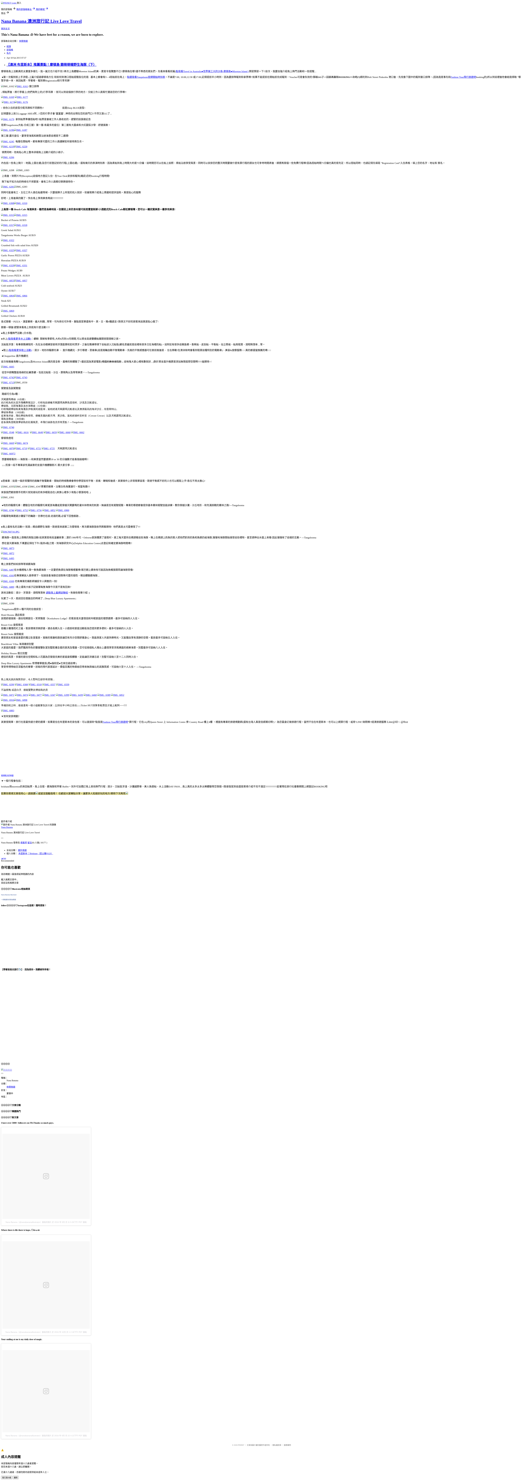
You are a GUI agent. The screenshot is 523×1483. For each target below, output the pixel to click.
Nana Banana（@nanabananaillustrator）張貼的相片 (28, 1222)
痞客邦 (23, 842)
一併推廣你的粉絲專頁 (8, 899)
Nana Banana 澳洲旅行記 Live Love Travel (41, 21)
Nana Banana (7, 827)
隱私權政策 (276, 1445)
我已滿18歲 (6, 1478)
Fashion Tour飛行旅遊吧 (463, 77)
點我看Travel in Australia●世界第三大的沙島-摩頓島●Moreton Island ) (212, 71)
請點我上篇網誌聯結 (57, 592)
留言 (30, 842)
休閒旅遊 (23, 41)
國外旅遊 (22, 850)
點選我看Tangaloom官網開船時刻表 (146, 77)
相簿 (9, 46)
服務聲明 (287, 1445)
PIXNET (241, 1445)
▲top (3, 858)
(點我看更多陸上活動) (20, 350)
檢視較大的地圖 (7, 775)
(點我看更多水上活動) (19, 338)
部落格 (10, 50)
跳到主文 (5, 29)
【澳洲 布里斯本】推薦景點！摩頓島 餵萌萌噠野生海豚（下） (51, 64)
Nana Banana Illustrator (9, 895)
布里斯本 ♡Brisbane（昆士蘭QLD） (35, 853)
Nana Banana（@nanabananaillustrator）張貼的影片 (28, 1332)
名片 (9, 53)
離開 (15, 1478)
